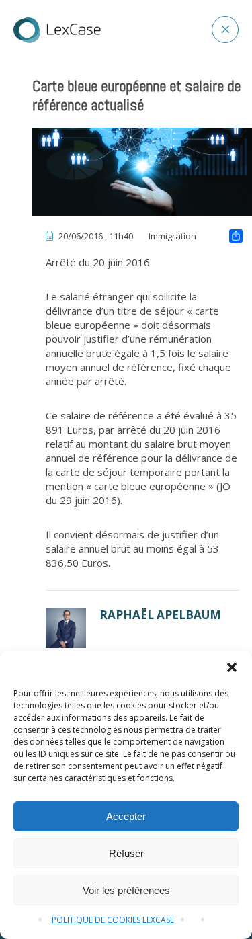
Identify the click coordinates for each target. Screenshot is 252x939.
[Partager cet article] (235, 237)
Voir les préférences (126, 890)
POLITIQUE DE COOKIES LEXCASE (113, 920)
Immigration (172, 236)
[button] (232, 667)
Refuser (126, 853)
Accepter (126, 816)
